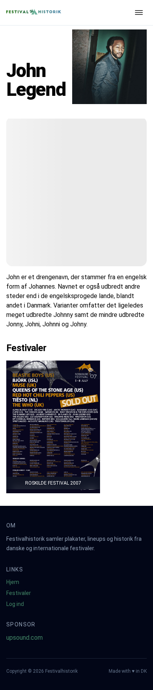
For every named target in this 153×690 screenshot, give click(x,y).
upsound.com (24, 637)
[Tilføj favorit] (90, 370)
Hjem (12, 582)
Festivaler (18, 593)
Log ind (15, 604)
